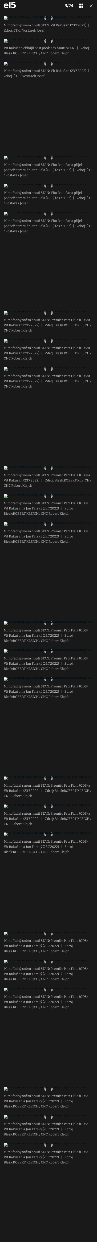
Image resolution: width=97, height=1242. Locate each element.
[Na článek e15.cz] (10, 5)
